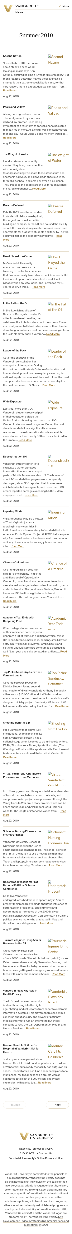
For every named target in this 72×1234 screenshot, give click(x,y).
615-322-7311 (28, 1153)
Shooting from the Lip (16, 722)
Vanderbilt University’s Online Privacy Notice (36, 1158)
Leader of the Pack (14, 350)
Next (57, 1105)
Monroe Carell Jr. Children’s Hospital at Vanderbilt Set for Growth (21, 1049)
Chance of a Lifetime (16, 562)
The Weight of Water (15, 154)
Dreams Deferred (13, 205)
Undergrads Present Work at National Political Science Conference (20, 885)
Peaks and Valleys (14, 107)
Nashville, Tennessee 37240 (36, 1148)
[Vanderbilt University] (36, 1136)
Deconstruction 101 (15, 456)
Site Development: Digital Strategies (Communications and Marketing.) (36, 1221)
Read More (10, 90)
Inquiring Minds (12, 511)
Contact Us (45, 1153)
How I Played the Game (17, 256)
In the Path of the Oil (15, 303)
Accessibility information (36, 1209)
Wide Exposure (12, 401)
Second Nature (12, 56)
